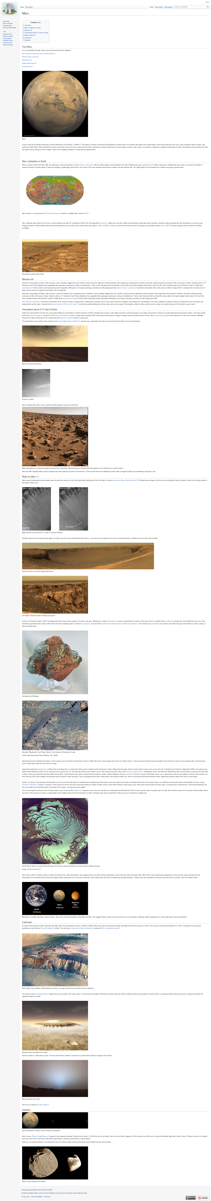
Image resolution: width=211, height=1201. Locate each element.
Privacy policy (26, 1196)
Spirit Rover (26, 60)
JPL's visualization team (110, 928)
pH (204, 283)
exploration (42, 769)
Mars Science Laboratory (126, 288)
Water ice (78, 790)
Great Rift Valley (46, 928)
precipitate (154, 624)
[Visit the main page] (9, 9)
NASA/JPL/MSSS (33, 869)
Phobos (34, 1136)
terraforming (159, 315)
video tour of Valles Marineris (81, 928)
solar (60, 321)
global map (147, 165)
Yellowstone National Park (112, 624)
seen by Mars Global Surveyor (125, 480)
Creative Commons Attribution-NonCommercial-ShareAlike (55, 1193)
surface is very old (85, 165)
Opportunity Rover (28, 63)
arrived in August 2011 (134, 771)
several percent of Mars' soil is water (64, 304)
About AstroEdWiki (36, 1196)
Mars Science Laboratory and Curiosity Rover (38, 53)
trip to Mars (43, 1105)
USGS (85, 213)
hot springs (85, 624)
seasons (103, 223)
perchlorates (26, 288)
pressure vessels (66, 318)
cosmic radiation (72, 321)
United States (131, 624)
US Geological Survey (52, 213)
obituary (129, 774)
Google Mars (26, 66)
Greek (33, 785)
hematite (111, 621)
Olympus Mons (41, 994)
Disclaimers (46, 1196)
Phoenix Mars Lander (29, 57)
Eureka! (25, 785)
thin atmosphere (36, 315)
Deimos (45, 1136)
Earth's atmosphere (61, 315)
